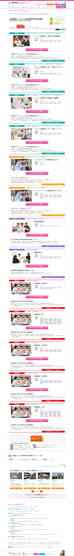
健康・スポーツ (56, 534)
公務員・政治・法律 (15, 534)
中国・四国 (45, 7)
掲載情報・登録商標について (55, 542)
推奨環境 (29, 542)
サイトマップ (36, 542)
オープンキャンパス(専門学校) (19, 14)
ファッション (36, 534)
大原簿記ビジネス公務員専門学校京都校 (39, 13)
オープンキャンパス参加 (36, 49)
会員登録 (58, 4)
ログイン (63, 4)
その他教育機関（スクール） (23, 524)
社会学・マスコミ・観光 (43, 529)
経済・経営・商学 (27, 529)
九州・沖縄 (52, 7)
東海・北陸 (25, 7)
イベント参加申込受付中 (57, 21)
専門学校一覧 (23, 13)
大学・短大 (13, 524)
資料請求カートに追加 (16, 488)
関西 (18, 7)
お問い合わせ (11, 542)
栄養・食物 (13, 529)
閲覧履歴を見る (25, 555)
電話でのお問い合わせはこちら (58, 18)
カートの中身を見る (50, 4)
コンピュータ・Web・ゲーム (26, 534)
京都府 (41, 38)
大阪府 (22, 506)
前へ (32, 491)
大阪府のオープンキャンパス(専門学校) (30, 14)
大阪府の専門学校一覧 (29, 13)
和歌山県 (36, 506)
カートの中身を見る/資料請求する (14, 554)
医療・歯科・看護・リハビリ (46, 534)
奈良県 (31, 506)
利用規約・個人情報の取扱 (21, 542)
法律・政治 (20, 529)
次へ (41, 491)
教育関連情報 (39, 524)
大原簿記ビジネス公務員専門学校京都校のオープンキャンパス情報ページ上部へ (51, 466)
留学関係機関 (32, 524)
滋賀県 (12, 506)
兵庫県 (26, 506)
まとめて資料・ (62, 7)
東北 (39, 7)
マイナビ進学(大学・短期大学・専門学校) (14, 13)
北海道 (32, 7)
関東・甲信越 (11, 7)
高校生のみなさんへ (44, 542)
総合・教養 (35, 529)
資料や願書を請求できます (58, 23)
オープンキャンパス (11, 14)
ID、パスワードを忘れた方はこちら (50, 554)
